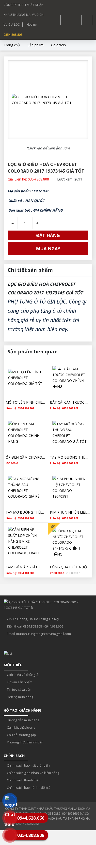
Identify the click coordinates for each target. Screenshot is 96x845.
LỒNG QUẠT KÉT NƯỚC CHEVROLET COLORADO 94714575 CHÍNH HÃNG (70, 567)
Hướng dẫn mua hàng (22, 720)
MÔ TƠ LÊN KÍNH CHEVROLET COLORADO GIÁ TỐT (26, 402)
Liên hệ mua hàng (19, 697)
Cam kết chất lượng (20, 727)
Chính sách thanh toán (23, 780)
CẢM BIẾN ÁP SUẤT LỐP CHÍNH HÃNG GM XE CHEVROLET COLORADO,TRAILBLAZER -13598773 (26, 567)
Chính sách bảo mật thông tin (28, 765)
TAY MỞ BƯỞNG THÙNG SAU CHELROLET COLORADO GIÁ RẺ (26, 512)
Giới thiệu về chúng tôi (22, 674)
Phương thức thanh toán (24, 742)
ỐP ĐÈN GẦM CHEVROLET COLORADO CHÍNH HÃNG (26, 457)
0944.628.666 (53, 626)
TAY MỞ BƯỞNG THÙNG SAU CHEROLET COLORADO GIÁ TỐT (70, 457)
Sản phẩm (36, 45)
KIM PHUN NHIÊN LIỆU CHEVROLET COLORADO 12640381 (70, 512)
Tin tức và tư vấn (18, 689)
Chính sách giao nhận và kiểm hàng (32, 773)
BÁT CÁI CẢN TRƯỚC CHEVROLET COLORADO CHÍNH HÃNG (70, 402)
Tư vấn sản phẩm (19, 682)
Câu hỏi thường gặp (21, 735)
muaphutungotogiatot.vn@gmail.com (43, 633)
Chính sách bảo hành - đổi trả (28, 787)
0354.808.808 (13, 34)
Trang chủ (12, 45)
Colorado (58, 45)
